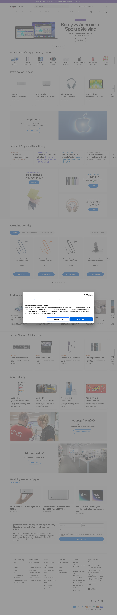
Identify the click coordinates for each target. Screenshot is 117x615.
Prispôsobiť (57, 319)
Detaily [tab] (58, 300)
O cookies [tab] (82, 300)
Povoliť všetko (81, 319)
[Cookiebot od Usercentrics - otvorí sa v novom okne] (86, 295)
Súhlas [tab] (35, 300)
